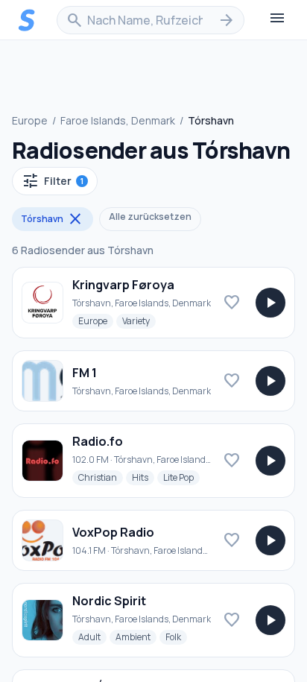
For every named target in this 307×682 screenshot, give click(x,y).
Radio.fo (97, 441)
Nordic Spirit (109, 601)
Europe (30, 120)
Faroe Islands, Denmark (117, 120)
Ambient (135, 636)
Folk (176, 636)
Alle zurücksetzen (150, 216)
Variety (139, 320)
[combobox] (150, 20)
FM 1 (84, 372)
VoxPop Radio (113, 532)
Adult (92, 636)
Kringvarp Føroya (123, 285)
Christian (100, 477)
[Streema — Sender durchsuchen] (27, 20)
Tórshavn (52, 219)
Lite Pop (181, 477)
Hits (143, 477)
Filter (52, 181)
